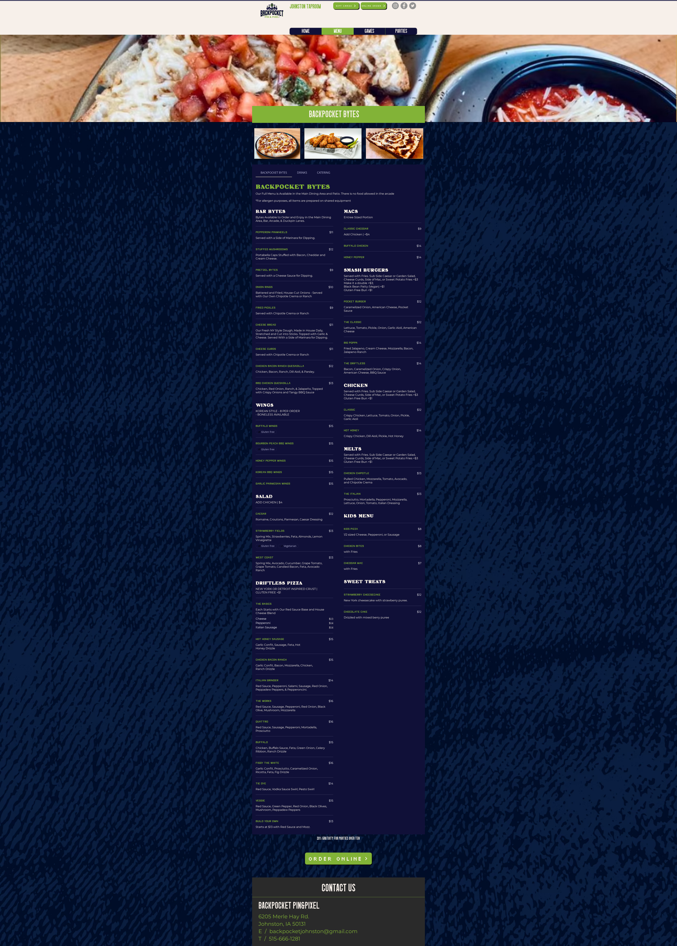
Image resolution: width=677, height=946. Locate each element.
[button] (338, 78)
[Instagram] (395, 5)
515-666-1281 (284, 938)
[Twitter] (412, 5)
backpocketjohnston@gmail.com (313, 931)
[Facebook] (404, 5)
